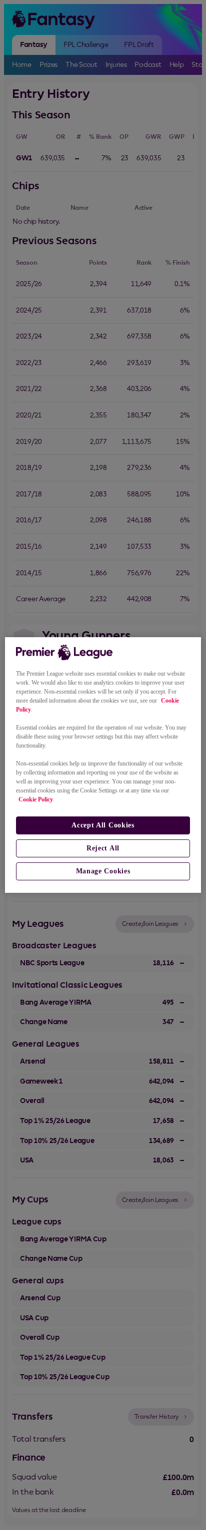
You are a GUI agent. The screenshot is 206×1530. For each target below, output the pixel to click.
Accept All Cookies (103, 825)
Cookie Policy (35, 799)
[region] (102, 765)
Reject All (103, 848)
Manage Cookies (103, 871)
